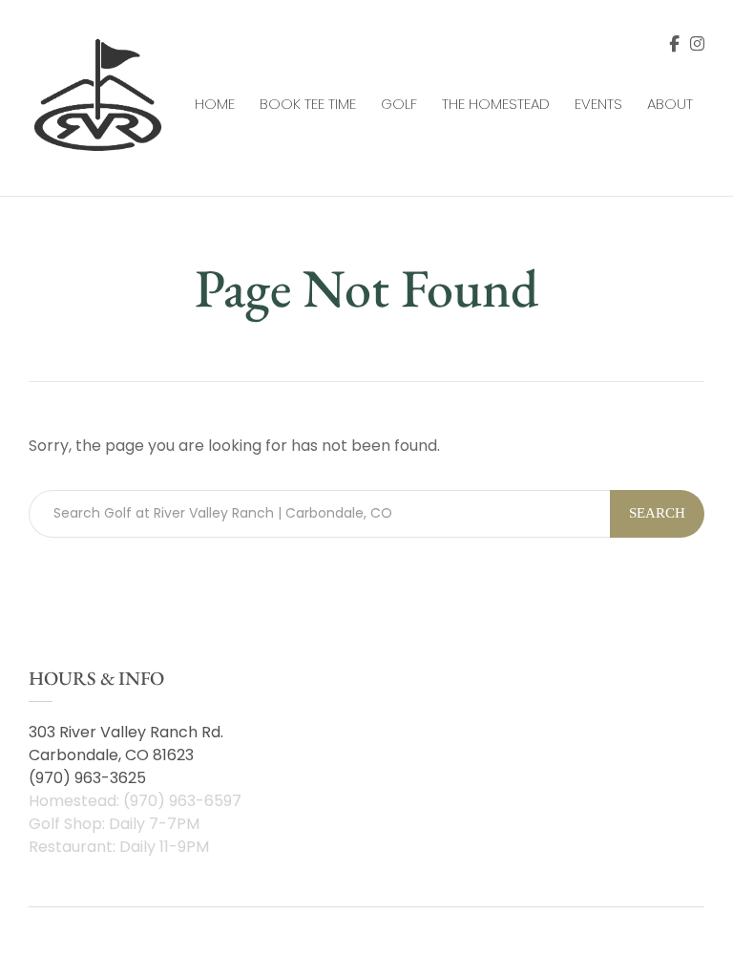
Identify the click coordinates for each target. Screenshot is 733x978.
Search (657, 513)
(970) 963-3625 (87, 778)
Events (598, 104)
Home (215, 104)
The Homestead (496, 104)
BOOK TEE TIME (308, 104)
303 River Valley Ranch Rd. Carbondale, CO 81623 (126, 743)
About (670, 104)
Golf (399, 104)
